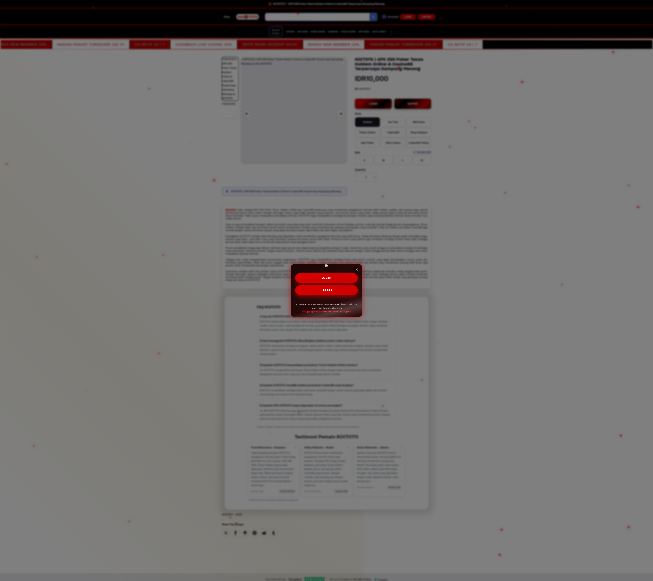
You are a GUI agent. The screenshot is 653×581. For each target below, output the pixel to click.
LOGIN (326, 278)
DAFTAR (327, 290)
